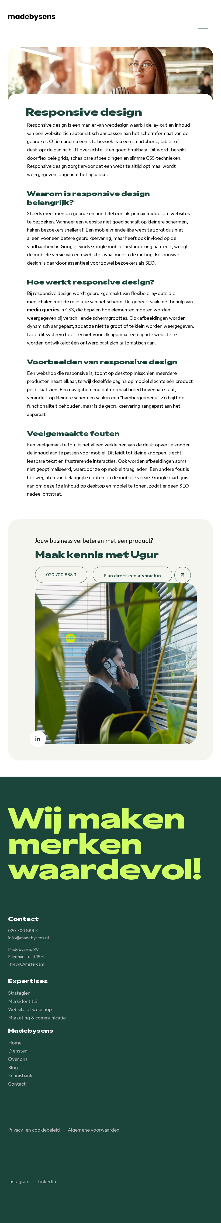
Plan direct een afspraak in (132, 575)
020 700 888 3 (23, 930)
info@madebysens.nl (28, 937)
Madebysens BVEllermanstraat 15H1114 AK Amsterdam (26, 956)
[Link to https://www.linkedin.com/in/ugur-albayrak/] (38, 739)
